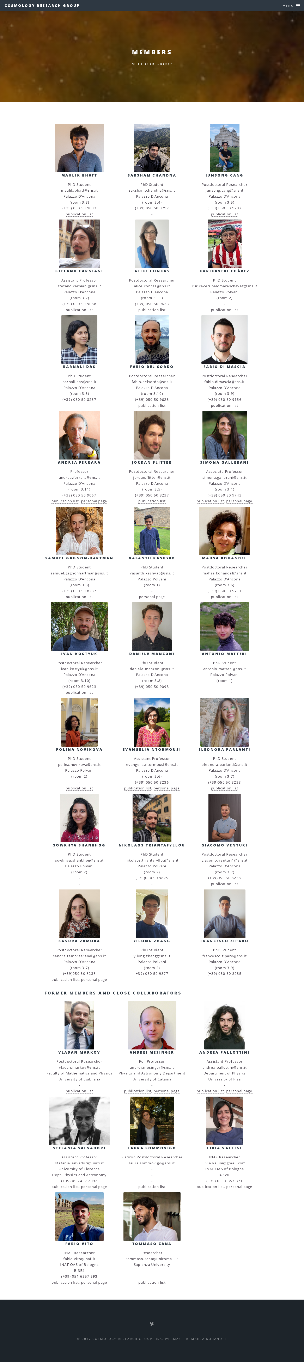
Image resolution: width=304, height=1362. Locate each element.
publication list (79, 213)
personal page (94, 500)
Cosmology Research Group (42, 5)
